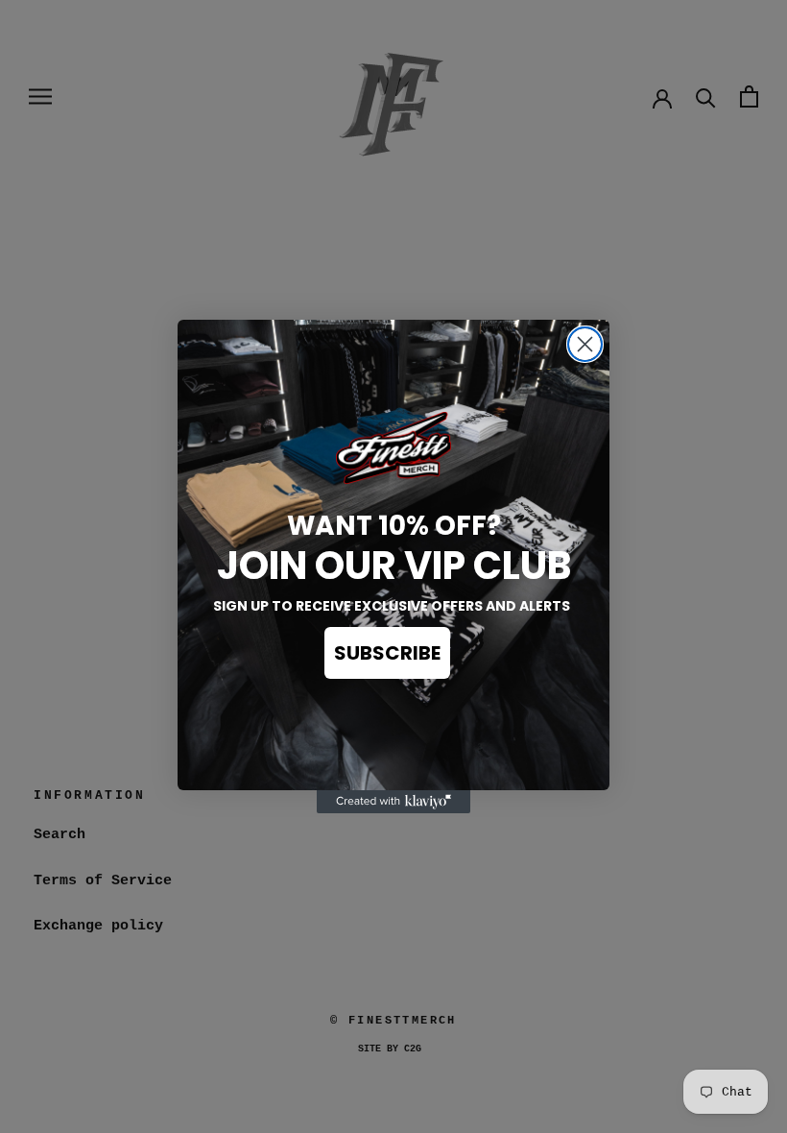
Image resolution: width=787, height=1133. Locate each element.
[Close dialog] (585, 344)
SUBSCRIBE (387, 652)
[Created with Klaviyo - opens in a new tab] (393, 801)
